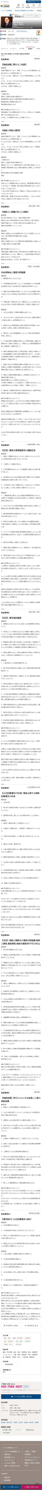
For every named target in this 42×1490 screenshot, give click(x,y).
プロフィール (4, 48)
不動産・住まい (8, 1344)
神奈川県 (9, 1422)
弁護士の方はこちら (33, 1)
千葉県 (15, 1422)
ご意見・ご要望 (30, 1451)
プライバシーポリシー (32, 1457)
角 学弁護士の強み (11, 1326)
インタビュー (13, 48)
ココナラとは (9, 1460)
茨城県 (26, 1422)
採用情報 (7, 1480)
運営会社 (7, 1477)
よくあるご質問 (9, 1463)
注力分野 (22, 48)
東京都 (3, 1422)
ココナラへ (5, 2)
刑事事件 (27, 1341)
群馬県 (37, 1422)
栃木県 (31, 1422)
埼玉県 (21, 1422)
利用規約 (28, 1454)
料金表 (38, 48)
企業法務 (18, 1344)
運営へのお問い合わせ (12, 1466)
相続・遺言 (11, 31)
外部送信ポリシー (31, 1460)
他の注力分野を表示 (22, 31)
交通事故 (27, 1338)
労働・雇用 (19, 1341)
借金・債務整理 (8, 1341)
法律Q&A (7, 1454)
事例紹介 (30, 48)
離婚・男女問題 (17, 1338)
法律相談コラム (9, 1457)
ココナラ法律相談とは (12, 1451)
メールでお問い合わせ (23, 1397)
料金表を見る (31, 1325)
